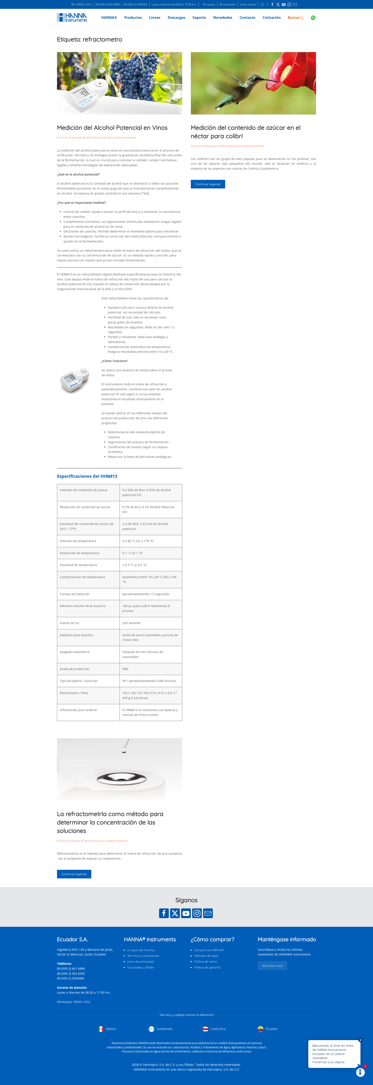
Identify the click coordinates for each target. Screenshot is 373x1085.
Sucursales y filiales (140, 967)
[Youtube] (186, 913)
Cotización (272, 17)
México (110, 1029)
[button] (296, 17)
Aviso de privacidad (140, 961)
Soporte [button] (199, 17)
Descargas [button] (176, 17)
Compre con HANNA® (209, 950)
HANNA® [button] (109, 17)
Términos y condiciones (143, 956)
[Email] (208, 913)
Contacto (247, 17)
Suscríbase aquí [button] (272, 965)
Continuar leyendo (208, 184)
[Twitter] (175, 913)
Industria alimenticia (125, 137)
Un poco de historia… (141, 950)
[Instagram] (197, 913)
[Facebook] (164, 913)
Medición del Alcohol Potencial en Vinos (112, 127)
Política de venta (205, 961)
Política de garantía (207, 967)
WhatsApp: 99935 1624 (73, 1002)
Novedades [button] (222, 17)
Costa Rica (218, 1029)
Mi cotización (227, 4)
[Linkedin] (272, 4)
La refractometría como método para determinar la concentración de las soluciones (110, 822)
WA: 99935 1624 (81, 4)
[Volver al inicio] (72, 17)
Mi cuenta (209, 4)
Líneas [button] (154, 17)
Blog (110, 137)
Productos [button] (133, 17)
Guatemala (164, 1029)
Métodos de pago (206, 956)
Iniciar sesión (248, 4)
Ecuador (271, 1029)
